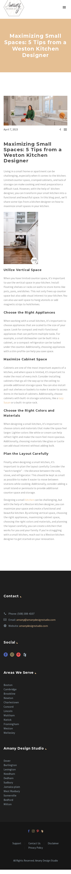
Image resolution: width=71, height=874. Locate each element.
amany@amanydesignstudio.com (35, 619)
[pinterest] (18, 656)
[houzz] (42, 831)
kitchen (29, 499)
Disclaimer (53, 843)
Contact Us (34, 843)
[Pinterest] (37, 831)
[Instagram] (33, 831)
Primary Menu (64, 7)
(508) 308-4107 (25, 613)
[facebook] (6, 656)
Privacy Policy (35, 848)
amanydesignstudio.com (33, 626)
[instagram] (12, 656)
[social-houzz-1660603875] (25, 656)
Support (16, 843)
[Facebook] (28, 831)
